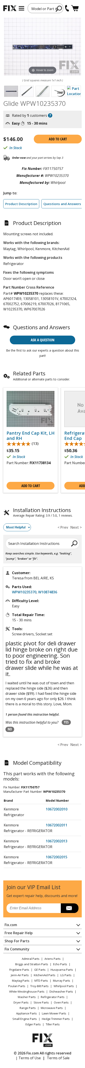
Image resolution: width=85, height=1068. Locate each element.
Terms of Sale (58, 1058)
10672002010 (56, 809)
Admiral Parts (30, 959)
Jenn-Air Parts (20, 975)
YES (66, 722)
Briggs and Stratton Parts (31, 964)
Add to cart (58, 139)
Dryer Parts (21, 1002)
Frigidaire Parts (19, 970)
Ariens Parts (52, 959)
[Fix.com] (9, 8)
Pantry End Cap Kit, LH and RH (30, 435)
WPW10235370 (24, 592)
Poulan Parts (16, 986)
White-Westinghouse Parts (26, 991)
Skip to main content (42, 7)
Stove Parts (41, 1002)
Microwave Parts (52, 1008)
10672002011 (56, 825)
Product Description (21, 204)
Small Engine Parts (24, 1019)
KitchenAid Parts (44, 975)
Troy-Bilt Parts (39, 986)
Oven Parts (61, 1002)
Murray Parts (61, 981)
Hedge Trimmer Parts (56, 1019)
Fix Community (17, 949)
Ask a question (42, 339)
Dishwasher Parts (61, 991)
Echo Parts (60, 964)
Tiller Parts (53, 1024)
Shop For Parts (17, 941)
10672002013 (56, 841)
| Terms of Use (28, 1058)
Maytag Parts (20, 981)
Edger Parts (33, 1024)
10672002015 (56, 857)
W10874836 (47, 592)
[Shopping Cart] (75, 8)
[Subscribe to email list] (69, 908)
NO (10, 729)
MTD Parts (41, 981)
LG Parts (65, 975)
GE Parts (40, 970)
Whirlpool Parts (64, 986)
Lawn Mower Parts (54, 1013)
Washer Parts (27, 997)
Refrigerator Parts (53, 997)
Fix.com (11, 924)
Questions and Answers (62, 204)
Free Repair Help (19, 932)
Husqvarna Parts (62, 970)
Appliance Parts (26, 1013)
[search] (74, 543)
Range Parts (28, 1008)
